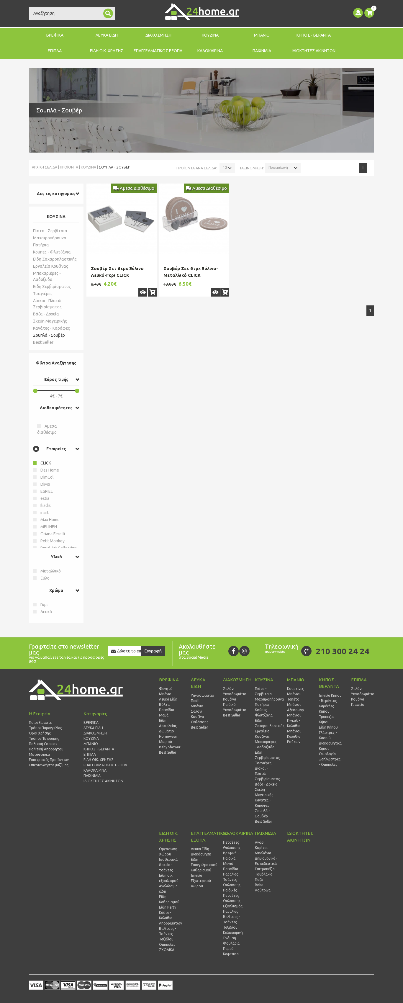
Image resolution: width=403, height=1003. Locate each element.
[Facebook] (233, 651)
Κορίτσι (261, 848)
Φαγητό (166, 689)
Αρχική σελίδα (44, 167)
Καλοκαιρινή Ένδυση (233, 935)
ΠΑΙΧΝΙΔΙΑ (262, 50)
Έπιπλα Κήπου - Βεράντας (330, 698)
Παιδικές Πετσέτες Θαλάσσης (231, 895)
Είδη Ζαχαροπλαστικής (55, 259)
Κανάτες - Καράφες (51, 328)
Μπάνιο (165, 694)
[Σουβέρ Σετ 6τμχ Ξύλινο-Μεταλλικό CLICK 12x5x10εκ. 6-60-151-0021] (194, 219)
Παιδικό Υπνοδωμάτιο (234, 707)
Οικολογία (327, 754)
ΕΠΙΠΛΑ (55, 50)
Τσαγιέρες (43, 293)
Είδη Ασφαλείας (168, 723)
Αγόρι (259, 842)
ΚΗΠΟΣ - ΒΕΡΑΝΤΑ (313, 35)
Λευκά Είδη (168, 699)
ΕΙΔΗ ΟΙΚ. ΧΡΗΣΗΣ (106, 50)
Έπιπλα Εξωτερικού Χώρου (201, 880)
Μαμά (163, 715)
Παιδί (195, 701)
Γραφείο (357, 704)
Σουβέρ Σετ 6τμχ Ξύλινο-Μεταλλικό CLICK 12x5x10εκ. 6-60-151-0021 (192, 275)
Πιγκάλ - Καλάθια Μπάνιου (294, 726)
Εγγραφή (153, 651)
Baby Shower (170, 747)
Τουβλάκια (263, 874)
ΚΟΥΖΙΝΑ (210, 35)
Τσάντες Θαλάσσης (231, 882)
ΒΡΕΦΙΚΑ (54, 35)
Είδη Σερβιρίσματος (52, 286)
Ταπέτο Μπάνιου (294, 701)
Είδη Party (167, 907)
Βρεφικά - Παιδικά (231, 855)
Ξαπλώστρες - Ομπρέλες (329, 761)
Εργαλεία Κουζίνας (50, 266)
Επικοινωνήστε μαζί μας (48, 765)
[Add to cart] (152, 292)
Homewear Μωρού (168, 739)
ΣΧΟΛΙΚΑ (166, 950)
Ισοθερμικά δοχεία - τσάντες (168, 865)
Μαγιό (228, 863)
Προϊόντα (69, 167)
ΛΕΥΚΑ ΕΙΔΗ (107, 35)
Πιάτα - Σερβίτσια (50, 230)
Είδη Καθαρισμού (169, 899)
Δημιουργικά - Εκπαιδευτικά (266, 860)
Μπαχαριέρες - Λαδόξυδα (47, 276)
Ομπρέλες (167, 944)
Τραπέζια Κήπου (326, 719)
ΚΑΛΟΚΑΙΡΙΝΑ (210, 50)
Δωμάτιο (166, 731)
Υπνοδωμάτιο (202, 695)
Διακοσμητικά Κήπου (330, 745)
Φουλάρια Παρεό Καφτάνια (231, 948)
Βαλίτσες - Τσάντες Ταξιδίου (167, 934)
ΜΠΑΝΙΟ (262, 35)
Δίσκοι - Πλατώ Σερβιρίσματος (47, 303)
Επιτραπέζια (265, 869)
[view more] (142, 292)
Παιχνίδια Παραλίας (230, 871)
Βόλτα (164, 704)
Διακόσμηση (201, 854)
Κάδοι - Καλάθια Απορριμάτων (170, 918)
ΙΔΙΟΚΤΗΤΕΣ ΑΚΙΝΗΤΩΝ (313, 50)
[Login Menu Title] (358, 13)
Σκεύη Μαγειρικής (50, 321)
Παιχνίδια (166, 710)
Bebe (259, 885)
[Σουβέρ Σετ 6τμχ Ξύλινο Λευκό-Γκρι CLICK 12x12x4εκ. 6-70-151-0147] (121, 219)
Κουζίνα (197, 717)
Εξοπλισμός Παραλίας (233, 908)
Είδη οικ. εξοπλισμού (168, 878)
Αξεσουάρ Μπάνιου (295, 712)
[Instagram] (244, 651)
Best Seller (43, 342)
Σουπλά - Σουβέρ (49, 335)
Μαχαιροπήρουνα (49, 237)
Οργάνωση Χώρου (168, 851)
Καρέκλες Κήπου (326, 708)
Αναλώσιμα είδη (168, 888)
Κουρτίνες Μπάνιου (295, 691)
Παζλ (259, 879)
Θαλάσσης (199, 722)
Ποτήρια (41, 245)
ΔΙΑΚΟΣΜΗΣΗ (158, 35)
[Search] (108, 13)
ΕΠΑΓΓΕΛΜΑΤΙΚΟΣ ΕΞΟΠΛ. (158, 50)
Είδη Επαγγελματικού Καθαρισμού (202, 865)
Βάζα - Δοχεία (46, 314)
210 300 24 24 (342, 651)
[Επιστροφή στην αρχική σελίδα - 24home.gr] (201, 12)
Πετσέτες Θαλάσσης (231, 845)
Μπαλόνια (263, 853)
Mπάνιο (197, 706)
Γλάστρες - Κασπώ (328, 735)
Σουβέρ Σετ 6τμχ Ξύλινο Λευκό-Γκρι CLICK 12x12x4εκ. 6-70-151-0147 (119, 275)
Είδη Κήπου (328, 727)
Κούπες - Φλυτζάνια (52, 252)
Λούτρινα (263, 890)
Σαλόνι (196, 711)
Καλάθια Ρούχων (293, 739)
